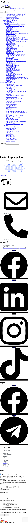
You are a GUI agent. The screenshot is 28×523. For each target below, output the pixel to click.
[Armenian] (2, 521)
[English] (4, 521)
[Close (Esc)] (0, 521)
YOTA (1, 17)
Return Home (3, 175)
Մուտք (2, 82)
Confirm (6, 515)
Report (6, 489)
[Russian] (6, 521)
